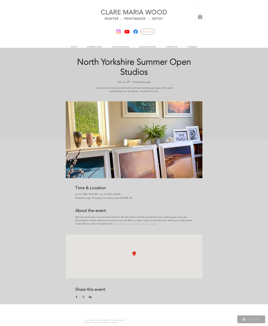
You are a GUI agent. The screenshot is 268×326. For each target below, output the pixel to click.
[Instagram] (118, 32)
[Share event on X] (83, 297)
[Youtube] (127, 32)
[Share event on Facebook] (76, 297)
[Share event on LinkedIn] (90, 297)
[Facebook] (136, 32)
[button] (200, 16)
